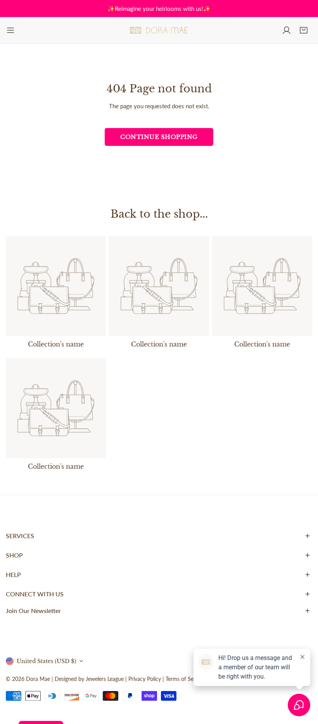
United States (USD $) (46, 661)
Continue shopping (159, 136)
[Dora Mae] (159, 30)
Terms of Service (185, 679)
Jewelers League (105, 679)
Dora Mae (38, 679)
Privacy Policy (144, 679)
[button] (303, 30)
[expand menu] (10, 30)
